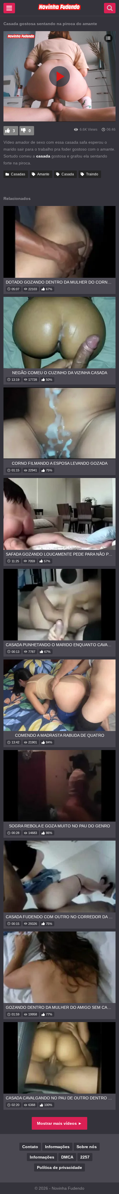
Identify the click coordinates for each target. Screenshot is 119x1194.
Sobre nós (87, 1146)
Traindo (92, 174)
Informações (57, 1146)
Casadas (18, 174)
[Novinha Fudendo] (59, 9)
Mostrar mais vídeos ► (59, 1123)
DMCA (67, 1157)
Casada (68, 174)
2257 (85, 1157)
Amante (43, 174)
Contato (30, 1146)
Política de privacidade (59, 1167)
